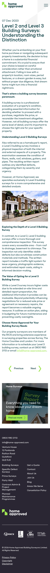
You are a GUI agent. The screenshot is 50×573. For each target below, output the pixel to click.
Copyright (7, 560)
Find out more (15, 417)
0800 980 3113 (9, 438)
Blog (29, 482)
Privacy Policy (9, 557)
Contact (31, 469)
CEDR (30, 534)
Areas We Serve (35, 486)
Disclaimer (7, 563)
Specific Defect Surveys (10, 470)
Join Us (30, 477)
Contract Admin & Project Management (11, 487)
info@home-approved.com (32, 350)
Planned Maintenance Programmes (8, 496)
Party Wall (7, 480)
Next (33, 368)
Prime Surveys (9, 476)
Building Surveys (10, 465)
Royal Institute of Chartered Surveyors (9, 534)
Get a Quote (33, 465)
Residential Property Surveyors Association (42, 534)
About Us (31, 473)
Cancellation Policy (36, 490)
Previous (18, 368)
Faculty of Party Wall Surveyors (20, 534)
